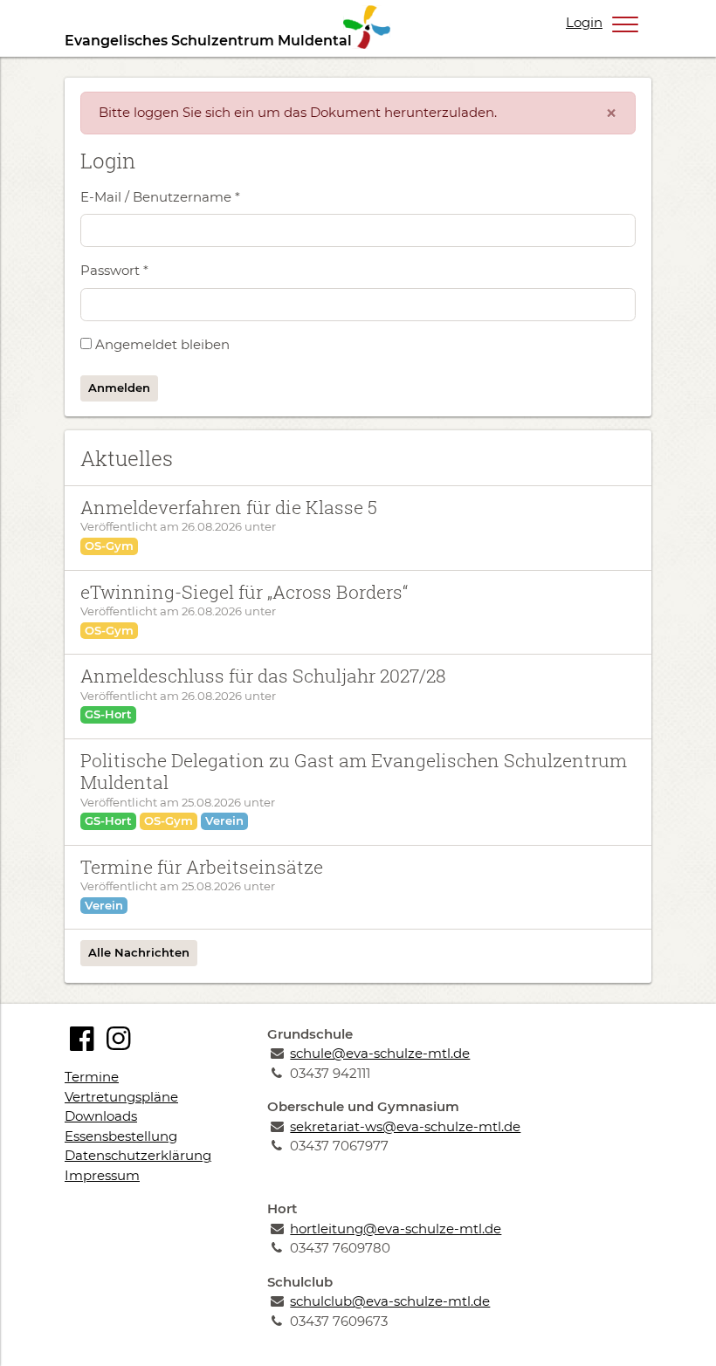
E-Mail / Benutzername (160, 197)
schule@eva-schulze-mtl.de (380, 1053)
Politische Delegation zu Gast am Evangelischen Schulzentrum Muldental (353, 771)
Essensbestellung (121, 1136)
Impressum (102, 1175)
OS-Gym (109, 546)
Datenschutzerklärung (138, 1155)
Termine (92, 1076)
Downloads (101, 1116)
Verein (224, 820)
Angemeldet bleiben (162, 344)
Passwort (114, 270)
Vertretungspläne (121, 1096)
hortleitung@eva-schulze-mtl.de (395, 1228)
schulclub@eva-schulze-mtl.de (390, 1301)
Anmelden (119, 388)
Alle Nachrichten (138, 952)
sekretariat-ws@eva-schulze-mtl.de (405, 1126)
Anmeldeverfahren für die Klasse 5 (228, 507)
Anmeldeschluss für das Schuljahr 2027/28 (263, 675)
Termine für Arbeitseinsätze (201, 867)
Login (584, 22)
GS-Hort (108, 714)
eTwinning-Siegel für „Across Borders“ (244, 592)
